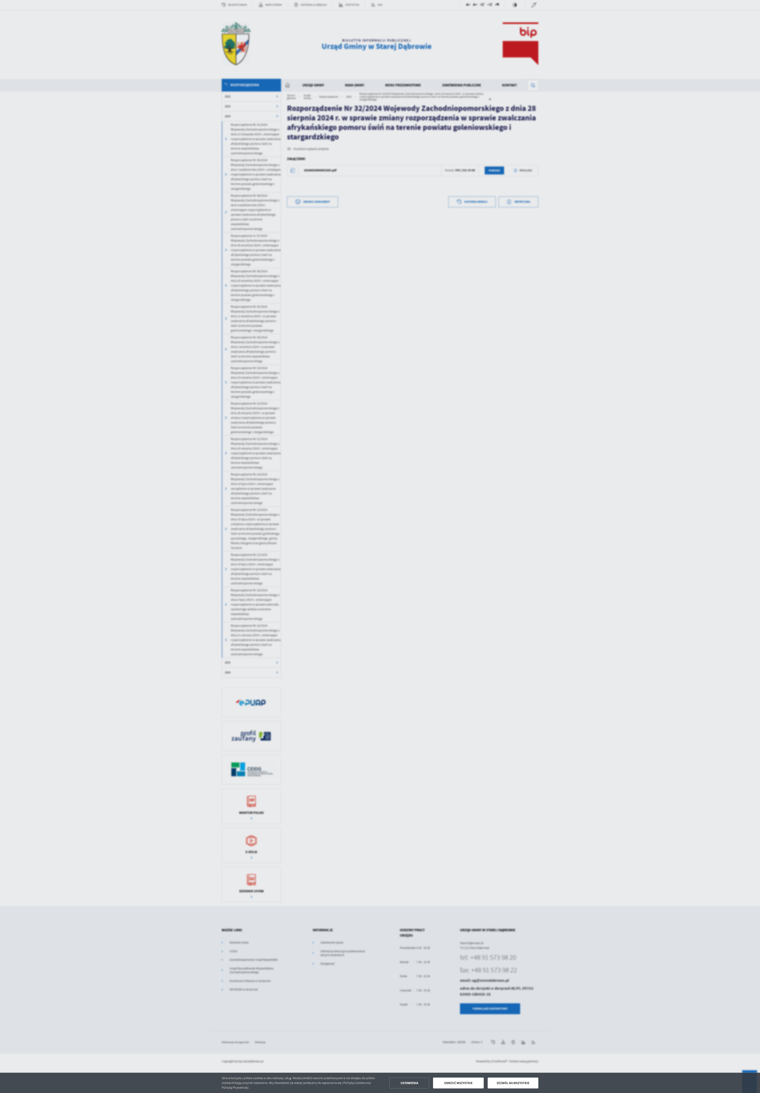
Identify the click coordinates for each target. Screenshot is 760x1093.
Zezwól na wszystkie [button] (513, 1083)
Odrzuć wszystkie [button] (458, 1083)
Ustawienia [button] (409, 1083)
